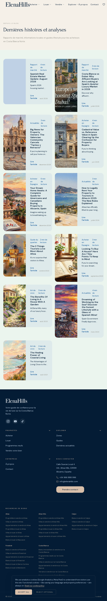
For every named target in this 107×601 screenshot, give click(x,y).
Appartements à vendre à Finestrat (20, 557)
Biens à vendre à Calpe (81, 518)
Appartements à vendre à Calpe (84, 525)
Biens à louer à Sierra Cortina (17, 564)
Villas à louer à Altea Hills (48, 533)
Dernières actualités (65, 445)
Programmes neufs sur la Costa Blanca (51, 557)
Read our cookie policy (34, 586)
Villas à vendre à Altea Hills (49, 522)
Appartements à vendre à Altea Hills (53, 525)
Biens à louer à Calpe (80, 529)
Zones (59, 435)
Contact (95, 4)
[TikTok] (22, 421)
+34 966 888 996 (68, 477)
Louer (46, 4)
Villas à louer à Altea (14, 533)
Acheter (33, 4)
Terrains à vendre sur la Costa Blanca (53, 572)
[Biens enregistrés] (104, 4)
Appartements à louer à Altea (17, 536)
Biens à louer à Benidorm (15, 568)
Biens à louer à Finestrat (15, 560)
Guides (59, 440)
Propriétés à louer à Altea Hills (50, 529)
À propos (83, 4)
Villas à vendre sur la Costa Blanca (52, 562)
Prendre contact (70, 489)
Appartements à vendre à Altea (18, 525)
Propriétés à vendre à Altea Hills (51, 518)
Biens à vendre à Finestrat (16, 550)
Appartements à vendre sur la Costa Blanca (53, 566)
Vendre (58, 4)
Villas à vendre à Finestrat (16, 553)
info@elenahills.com (69, 481)
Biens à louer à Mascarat (15, 540)
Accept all (23, 592)
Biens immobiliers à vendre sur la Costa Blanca (52, 551)
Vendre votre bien (14, 450)
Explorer (72, 4)
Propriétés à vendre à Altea (16, 518)
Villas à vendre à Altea (14, 522)
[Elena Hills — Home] (18, 4)
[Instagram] (8, 421)
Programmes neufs (14, 445)
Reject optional (44, 592)
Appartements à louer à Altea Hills (52, 536)
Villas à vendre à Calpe (81, 522)
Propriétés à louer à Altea (16, 529)
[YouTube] (15, 421)
